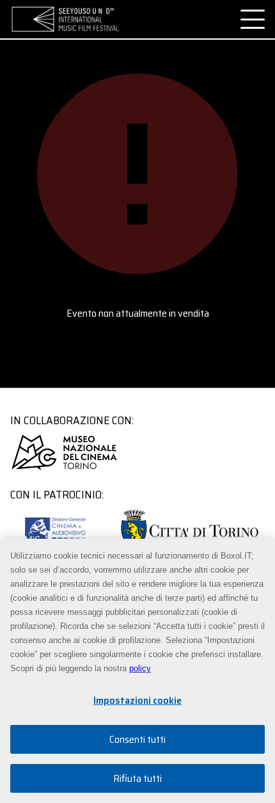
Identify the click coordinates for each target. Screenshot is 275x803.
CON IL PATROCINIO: (57, 495)
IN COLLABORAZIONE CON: (72, 420)
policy (140, 668)
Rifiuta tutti (137, 778)
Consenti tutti (137, 739)
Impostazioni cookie (137, 700)
